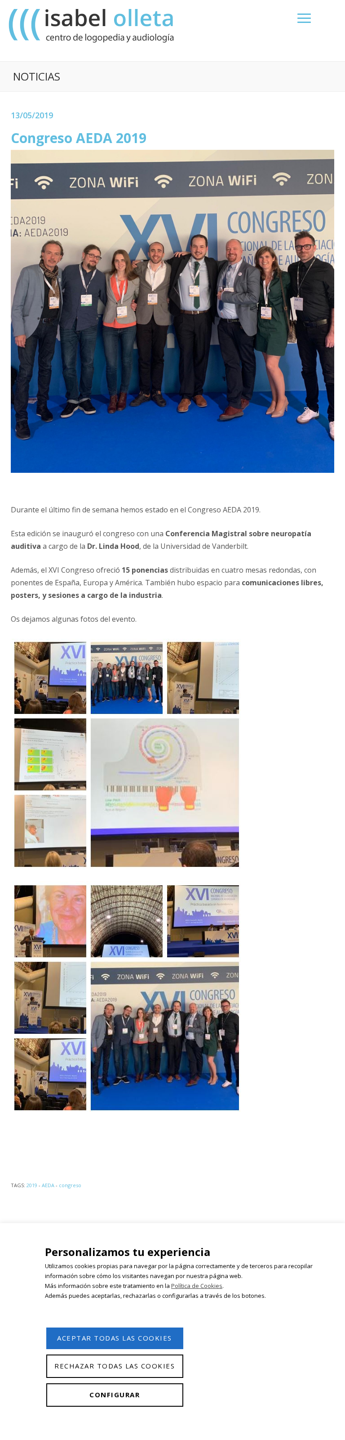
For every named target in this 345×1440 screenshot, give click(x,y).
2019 (32, 1185)
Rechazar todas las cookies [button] (114, 1365)
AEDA (48, 1185)
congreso (70, 1185)
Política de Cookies (196, 1286)
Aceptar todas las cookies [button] (114, 1337)
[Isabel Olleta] (93, 25)
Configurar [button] (114, 1394)
